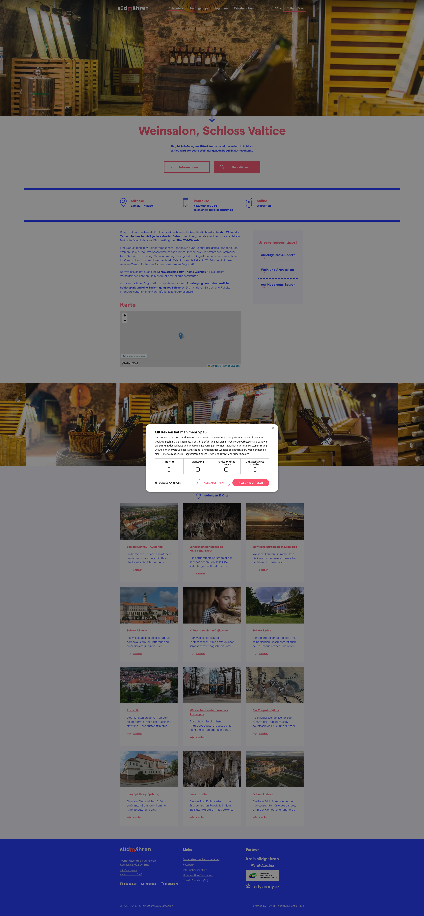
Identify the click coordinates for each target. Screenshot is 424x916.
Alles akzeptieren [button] (251, 482)
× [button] (273, 427)
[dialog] (212, 458)
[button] (168, 482)
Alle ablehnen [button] (214, 482)
